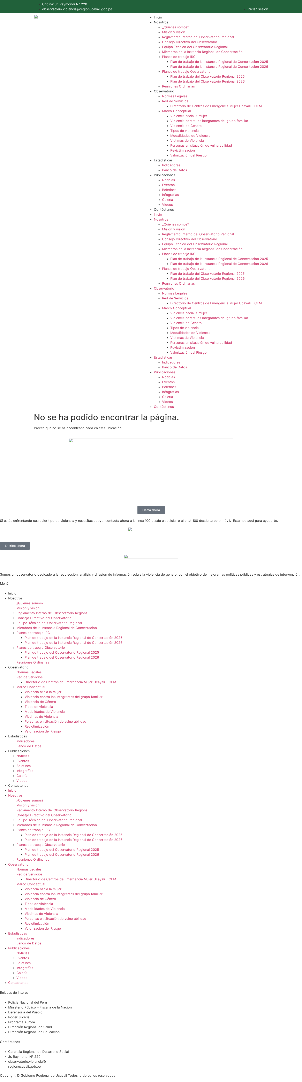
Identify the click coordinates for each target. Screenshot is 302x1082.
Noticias (168, 180)
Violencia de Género (186, 126)
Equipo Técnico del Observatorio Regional (195, 47)
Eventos (168, 185)
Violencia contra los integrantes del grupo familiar (209, 121)
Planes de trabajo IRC (179, 57)
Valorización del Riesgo (188, 155)
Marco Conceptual (176, 111)
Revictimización (182, 150)
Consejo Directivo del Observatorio (189, 42)
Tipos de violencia (184, 131)
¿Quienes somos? (175, 27)
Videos (167, 204)
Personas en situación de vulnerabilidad (201, 145)
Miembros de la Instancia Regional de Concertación (202, 52)
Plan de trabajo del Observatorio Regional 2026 (207, 81)
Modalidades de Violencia (190, 135)
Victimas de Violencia (187, 140)
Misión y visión (173, 32)
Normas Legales (174, 96)
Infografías (170, 195)
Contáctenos (164, 209)
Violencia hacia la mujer (188, 116)
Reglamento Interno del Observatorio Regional (198, 37)
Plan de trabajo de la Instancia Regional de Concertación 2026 (219, 66)
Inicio (158, 17)
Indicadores (171, 165)
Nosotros (161, 22)
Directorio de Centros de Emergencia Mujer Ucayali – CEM (216, 106)
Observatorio (164, 91)
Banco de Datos (174, 170)
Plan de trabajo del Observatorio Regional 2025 (207, 76)
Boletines (169, 190)
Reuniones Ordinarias (178, 86)
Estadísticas (163, 160)
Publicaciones (164, 175)
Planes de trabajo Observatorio (186, 71)
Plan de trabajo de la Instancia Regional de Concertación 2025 (219, 62)
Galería (167, 200)
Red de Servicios (175, 101)
